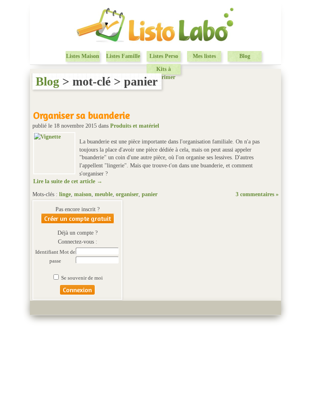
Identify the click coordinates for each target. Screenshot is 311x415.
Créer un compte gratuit (77, 218)
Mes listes (204, 56)
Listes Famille (123, 56)
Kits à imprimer (163, 72)
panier (150, 194)
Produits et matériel (134, 126)
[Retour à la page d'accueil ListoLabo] (155, 42)
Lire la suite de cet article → (67, 181)
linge (65, 194)
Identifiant (47, 252)
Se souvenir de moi (81, 278)
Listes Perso (163, 56)
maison (83, 194)
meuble (104, 194)
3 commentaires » (257, 194)
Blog (244, 56)
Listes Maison (82, 56)
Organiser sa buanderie (81, 115)
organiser (127, 194)
